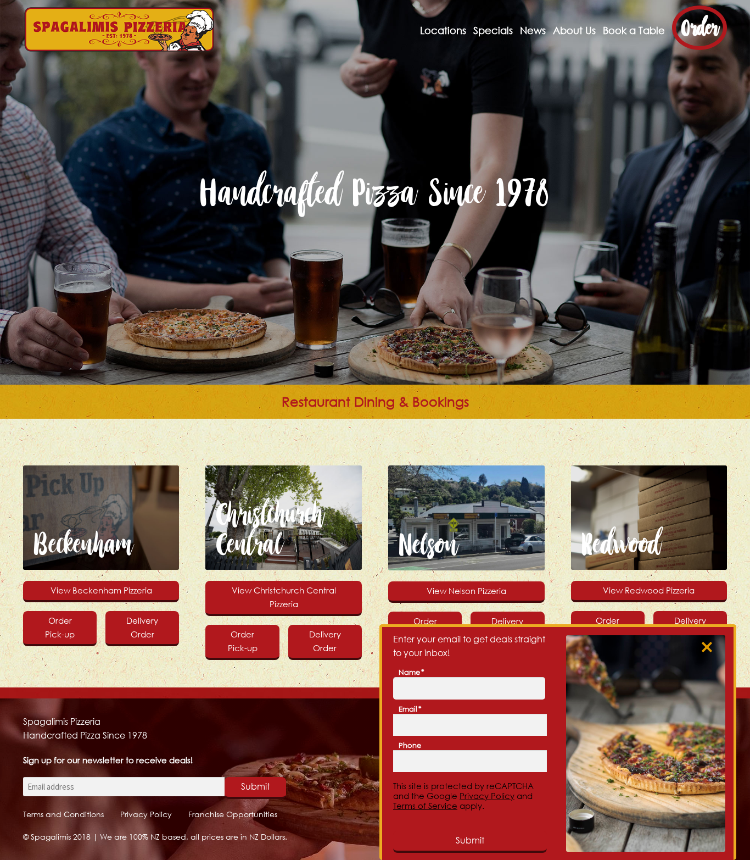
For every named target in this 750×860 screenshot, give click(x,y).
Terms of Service (425, 806)
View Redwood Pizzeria (649, 590)
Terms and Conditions (63, 814)
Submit (255, 786)
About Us (574, 30)
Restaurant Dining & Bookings (375, 401)
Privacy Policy (146, 814)
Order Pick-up (60, 627)
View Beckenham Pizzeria (101, 590)
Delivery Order (142, 627)
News (533, 30)
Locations (443, 30)
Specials (493, 30)
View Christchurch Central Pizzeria (284, 597)
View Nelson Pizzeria (466, 591)
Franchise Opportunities (232, 814)
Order (699, 28)
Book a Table (634, 30)
